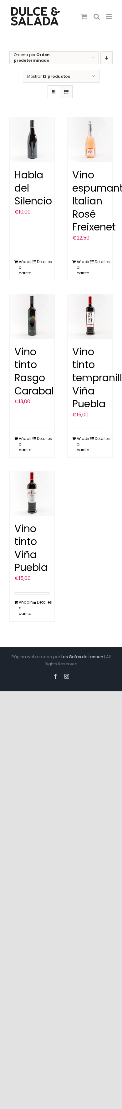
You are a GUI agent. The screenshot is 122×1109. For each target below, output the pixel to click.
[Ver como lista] (66, 92)
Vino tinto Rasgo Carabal (34, 371)
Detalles (43, 261)
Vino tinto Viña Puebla (31, 548)
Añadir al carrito (25, 267)
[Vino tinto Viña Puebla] (32, 493)
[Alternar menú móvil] (109, 16)
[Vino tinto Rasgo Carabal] (32, 316)
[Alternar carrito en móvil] (84, 16)
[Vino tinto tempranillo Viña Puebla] (90, 316)
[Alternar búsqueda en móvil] (97, 16)
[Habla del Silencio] (32, 139)
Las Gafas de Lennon (82, 657)
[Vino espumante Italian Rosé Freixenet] (90, 139)
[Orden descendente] (106, 57)
